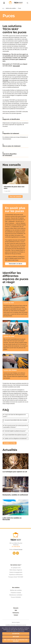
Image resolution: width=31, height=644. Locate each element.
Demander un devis (15, 263)
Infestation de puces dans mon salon (14, 187)
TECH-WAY (5, 80)
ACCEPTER (15, 633)
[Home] (3, 8)
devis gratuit (16, 66)
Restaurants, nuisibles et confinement (15, 495)
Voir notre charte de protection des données (16, 640)
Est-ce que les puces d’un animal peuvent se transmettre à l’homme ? (15, 426)
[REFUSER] (29, 635)
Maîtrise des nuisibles (11, 8)
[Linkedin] (14, 553)
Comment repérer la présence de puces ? (15, 431)
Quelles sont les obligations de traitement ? (16, 438)
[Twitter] (17, 553)
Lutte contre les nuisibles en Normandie (12, 518)
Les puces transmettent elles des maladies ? (15, 421)
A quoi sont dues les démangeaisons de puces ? (14, 415)
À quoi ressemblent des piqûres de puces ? (16, 434)
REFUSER (16, 636)
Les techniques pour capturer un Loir (15, 472)
